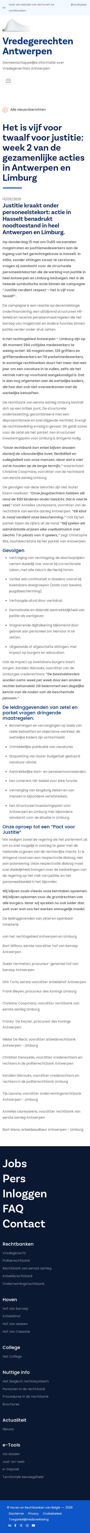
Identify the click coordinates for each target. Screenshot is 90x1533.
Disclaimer (16, 1513)
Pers (14, 1178)
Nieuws (8, 1429)
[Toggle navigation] (8, 81)
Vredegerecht (14, 1253)
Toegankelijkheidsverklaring (29, 1519)
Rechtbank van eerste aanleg (27, 1268)
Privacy (33, 1513)
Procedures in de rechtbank (26, 1396)
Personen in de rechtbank (24, 1389)
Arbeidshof (12, 1316)
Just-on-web (13, 1461)
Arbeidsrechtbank (18, 1276)
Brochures (79, 5)
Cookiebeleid (52, 1513)
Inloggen (25, 1193)
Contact (24, 1223)
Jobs (15, 1163)
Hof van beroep (15, 1308)
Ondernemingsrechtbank (24, 1283)
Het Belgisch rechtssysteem (26, 1381)
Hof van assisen (15, 1323)
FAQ (13, 1208)
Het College (12, 1356)
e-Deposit (11, 1469)
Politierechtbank (16, 1260)
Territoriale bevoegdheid (23, 1477)
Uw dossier (11, 1454)
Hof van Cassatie (16, 1331)
